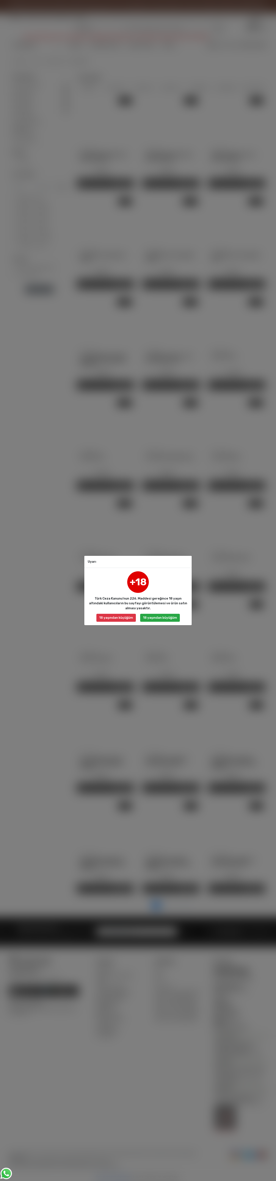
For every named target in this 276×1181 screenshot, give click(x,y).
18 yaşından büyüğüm (160, 618)
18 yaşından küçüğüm (116, 618)
